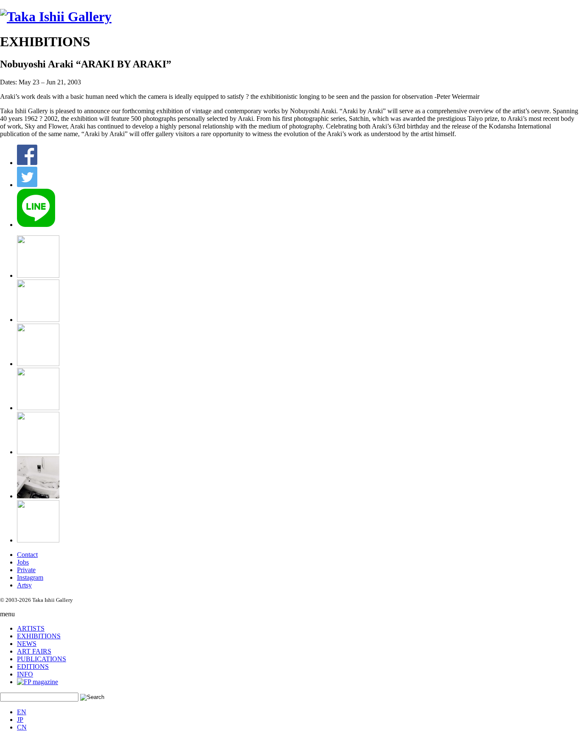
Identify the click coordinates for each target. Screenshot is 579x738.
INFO (25, 674)
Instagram (30, 577)
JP (20, 719)
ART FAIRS (34, 651)
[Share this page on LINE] (36, 224)
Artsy (24, 585)
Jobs (23, 562)
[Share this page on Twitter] (27, 184)
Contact (27, 554)
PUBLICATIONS (41, 659)
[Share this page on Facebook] (27, 162)
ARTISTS (31, 628)
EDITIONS (33, 666)
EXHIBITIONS (39, 636)
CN (22, 727)
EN (21, 712)
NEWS (26, 643)
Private (26, 569)
